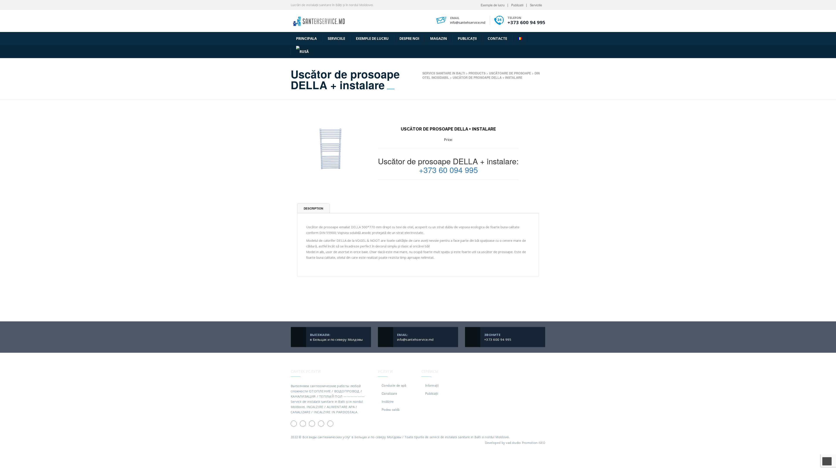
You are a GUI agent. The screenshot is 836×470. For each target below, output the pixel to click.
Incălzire (388, 401)
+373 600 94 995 (526, 22)
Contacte (497, 38)
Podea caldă (390, 409)
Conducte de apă (394, 385)
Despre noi (409, 38)
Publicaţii (467, 38)
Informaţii (432, 385)
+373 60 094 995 (448, 169)
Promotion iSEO (533, 443)
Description (313, 208)
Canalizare (389, 393)
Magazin (438, 38)
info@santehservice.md (467, 22)
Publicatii (517, 5)
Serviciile (536, 5)
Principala (306, 38)
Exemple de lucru (493, 5)
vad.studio (513, 443)
